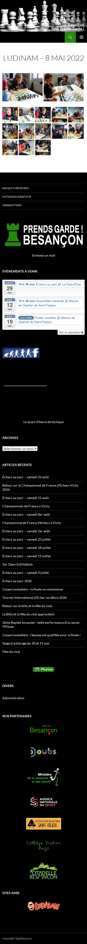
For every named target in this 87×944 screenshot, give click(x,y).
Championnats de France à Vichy (26, 506)
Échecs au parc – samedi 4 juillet (25, 573)
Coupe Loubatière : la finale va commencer (32, 589)
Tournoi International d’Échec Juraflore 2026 (34, 597)
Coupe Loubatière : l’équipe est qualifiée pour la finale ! (41, 635)
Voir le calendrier (70, 332)
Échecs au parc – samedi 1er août (26, 531)
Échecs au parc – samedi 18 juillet (26, 548)
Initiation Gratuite (16, 196)
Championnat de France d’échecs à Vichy (31, 523)
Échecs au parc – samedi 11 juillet (26, 556)
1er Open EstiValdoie (17, 564)
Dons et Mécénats (15, 188)
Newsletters (11, 205)
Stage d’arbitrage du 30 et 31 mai (25, 643)
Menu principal (81, 37)
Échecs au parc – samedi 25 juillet (26, 539)
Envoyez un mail (43, 255)
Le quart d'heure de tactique (43, 422)
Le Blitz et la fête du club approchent (28, 614)
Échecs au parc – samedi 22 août (25, 477)
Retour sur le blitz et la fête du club (27, 606)
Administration (13, 698)
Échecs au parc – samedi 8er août (26, 514)
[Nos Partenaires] (43, 730)
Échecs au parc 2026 (17, 581)
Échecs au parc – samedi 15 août (25, 498)
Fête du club (11, 652)
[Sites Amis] (43, 906)
